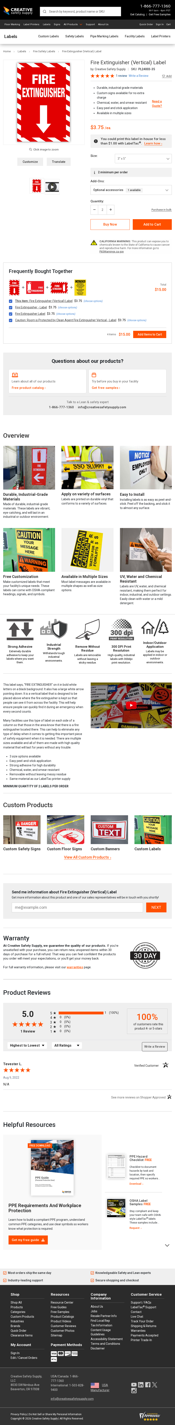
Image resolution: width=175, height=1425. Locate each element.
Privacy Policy (19, 1414)
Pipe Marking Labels (104, 36)
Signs (57, 24)
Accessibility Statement (107, 1339)
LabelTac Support (143, 1307)
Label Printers (31, 24)
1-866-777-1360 (155, 6)
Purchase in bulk (162, 209)
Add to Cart (152, 224)
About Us (103, 24)
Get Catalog (137, 14)
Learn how (152, 143)
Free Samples (60, 1312)
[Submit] (44, 11)
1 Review (121, 75)
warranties (75, 967)
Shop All (16, 1302)
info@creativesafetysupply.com (102, 407)
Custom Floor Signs (64, 849)
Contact (136, 1312)
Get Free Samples (160, 14)
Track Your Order (142, 1321)
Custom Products (28, 805)
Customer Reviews (63, 1326)
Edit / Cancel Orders (24, 1357)
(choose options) (93, 301)
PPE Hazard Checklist (138, 1158)
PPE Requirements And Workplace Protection (45, 1208)
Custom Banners (105, 849)
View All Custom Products (86, 857)
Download (135, 1183)
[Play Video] (52, 187)
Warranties (138, 1330)
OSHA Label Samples (138, 1202)
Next (167, 1245)
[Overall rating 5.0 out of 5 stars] (102, 75)
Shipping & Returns (143, 1326)
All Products (71, 24)
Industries (17, 1321)
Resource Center (62, 1302)
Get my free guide (26, 1240)
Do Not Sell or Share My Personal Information (55, 1414)
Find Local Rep (100, 1320)
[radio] (87, 1013)
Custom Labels (48, 36)
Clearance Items (22, 1335)
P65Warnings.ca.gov (111, 251)
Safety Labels (74, 36)
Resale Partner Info (104, 1316)
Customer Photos (62, 1330)
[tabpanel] (133, 1170)
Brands (15, 1326)
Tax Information (101, 1325)
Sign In (160, 24)
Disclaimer (98, 1348)
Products (17, 1307)
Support (90, 24)
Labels (46, 24)
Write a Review (154, 1046)
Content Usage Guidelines (101, 1332)
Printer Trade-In (141, 1340)
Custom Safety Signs (22, 849)
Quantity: (97, 201)
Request (135, 1228)
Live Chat (137, 1316)
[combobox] (80, 11)
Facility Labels (135, 36)
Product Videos (61, 1321)
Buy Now (110, 224)
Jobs (94, 1311)
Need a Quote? (157, 104)
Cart (168, 24)
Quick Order (146, 24)
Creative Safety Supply (45, 1418)
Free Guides (59, 1307)
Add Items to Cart (150, 334)
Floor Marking (12, 24)
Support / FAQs (141, 1302)
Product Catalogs (62, 1316)
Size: (94, 156)
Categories (18, 1312)
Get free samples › (106, 388)
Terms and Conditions (105, 1343)
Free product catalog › (29, 388)
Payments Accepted (144, 1335)
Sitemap (56, 1335)
